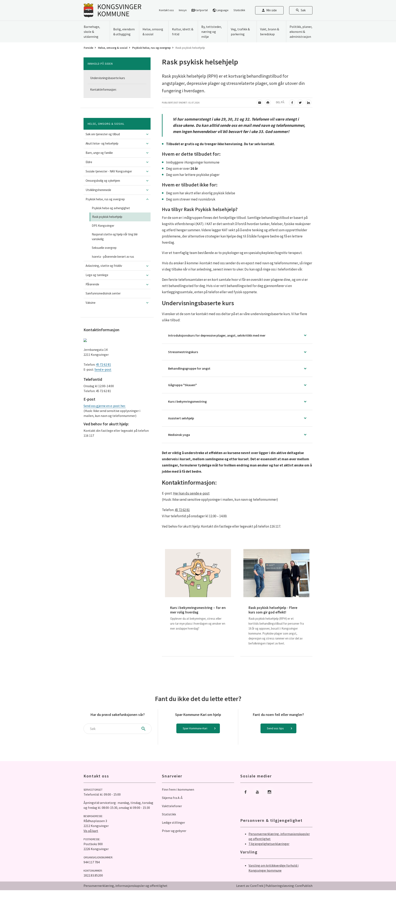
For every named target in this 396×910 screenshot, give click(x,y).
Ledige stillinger (173, 822)
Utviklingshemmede (98, 190)
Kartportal (201, 10)
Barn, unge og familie (99, 153)
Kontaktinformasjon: (103, 89)
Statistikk (239, 10)
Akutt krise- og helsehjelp (102, 143)
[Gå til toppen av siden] (382, 896)
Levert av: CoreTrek (249, 886)
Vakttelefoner (172, 806)
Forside (88, 48)
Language (222, 10)
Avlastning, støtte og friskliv (104, 266)
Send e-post (102, 369)
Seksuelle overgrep (104, 248)
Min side (271, 10)
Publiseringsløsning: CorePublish (288, 886)
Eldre (89, 162)
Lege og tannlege (97, 275)
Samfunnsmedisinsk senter (103, 293)
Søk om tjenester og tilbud (103, 134)
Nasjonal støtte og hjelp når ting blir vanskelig (115, 236)
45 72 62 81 (103, 364)
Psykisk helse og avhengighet (111, 208)
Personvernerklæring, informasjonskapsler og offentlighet (125, 886)
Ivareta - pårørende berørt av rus (113, 257)
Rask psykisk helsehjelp (107, 217)
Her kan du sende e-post (191, 493)
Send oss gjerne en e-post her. (105, 406)
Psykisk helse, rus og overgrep (151, 48)
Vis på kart (91, 831)
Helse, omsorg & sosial (112, 48)
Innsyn (183, 10)
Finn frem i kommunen (178, 789)
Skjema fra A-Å (172, 798)
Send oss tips (275, 728)
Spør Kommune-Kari (195, 728)
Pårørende (92, 284)
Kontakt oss (166, 10)
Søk (303, 10)
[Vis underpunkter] (147, 134)
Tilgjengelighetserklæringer (269, 844)
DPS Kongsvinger (103, 226)
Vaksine (90, 303)
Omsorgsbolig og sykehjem (103, 181)
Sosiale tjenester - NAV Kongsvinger (109, 171)
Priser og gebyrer (174, 831)
